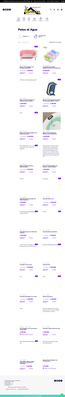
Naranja (25, 197)
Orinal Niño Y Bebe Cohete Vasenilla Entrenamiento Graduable (27, 362)
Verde (29, 326)
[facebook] (4, 10)
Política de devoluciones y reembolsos (13, 380)
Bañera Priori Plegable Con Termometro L (50, 361)
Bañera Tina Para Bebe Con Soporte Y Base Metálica (50, 166)
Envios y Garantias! (9, 384)
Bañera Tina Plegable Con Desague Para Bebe (27, 67)
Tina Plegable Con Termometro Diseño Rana (28, 329)
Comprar (31, 204)
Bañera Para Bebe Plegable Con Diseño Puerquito (28, 133)
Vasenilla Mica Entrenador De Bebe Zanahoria (28, 199)
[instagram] (6, 10)
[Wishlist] (50, 9)
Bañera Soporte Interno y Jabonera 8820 (27, 166)
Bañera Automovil (48, 296)
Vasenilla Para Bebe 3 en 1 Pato (28, 296)
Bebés (19, 42)
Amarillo (22, 326)
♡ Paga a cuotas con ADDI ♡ (35, 1)
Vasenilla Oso (46, 264)
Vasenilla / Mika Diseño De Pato (51, 328)
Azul (21, 65)
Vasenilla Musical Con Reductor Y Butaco (28, 232)
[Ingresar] (58, 9)
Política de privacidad (9, 381)
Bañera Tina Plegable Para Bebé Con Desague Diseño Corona (51, 100)
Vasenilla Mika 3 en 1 (48, 198)
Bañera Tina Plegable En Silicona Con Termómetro (50, 133)
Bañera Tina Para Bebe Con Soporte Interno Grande (27, 100)
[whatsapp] (8, 10)
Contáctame (7, 385)
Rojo (24, 230)
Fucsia (47, 164)
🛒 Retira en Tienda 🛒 (50, 1)
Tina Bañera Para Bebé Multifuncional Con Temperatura (51, 67)
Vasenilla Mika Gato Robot (50, 231)
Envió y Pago (7, 382)
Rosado (25, 65)
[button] (54, 9)
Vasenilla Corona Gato (26, 264)
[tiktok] (10, 10)
